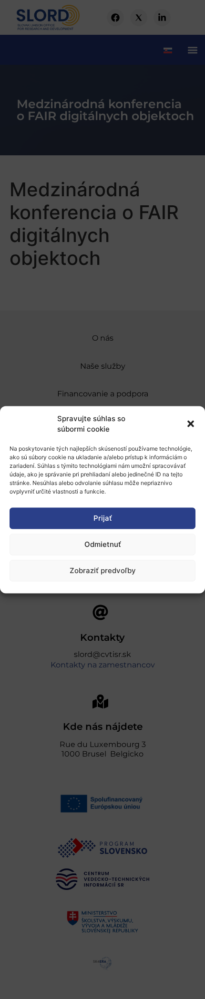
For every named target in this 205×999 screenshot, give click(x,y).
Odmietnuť (102, 544)
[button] (190, 424)
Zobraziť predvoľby (103, 570)
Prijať (102, 518)
